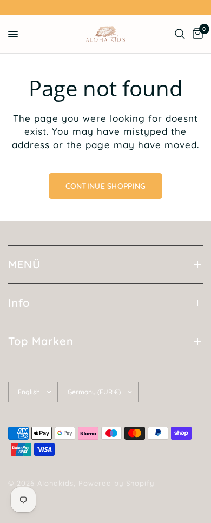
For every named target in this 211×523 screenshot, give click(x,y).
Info (19, 302)
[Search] (180, 34)
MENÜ (24, 264)
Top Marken (41, 341)
